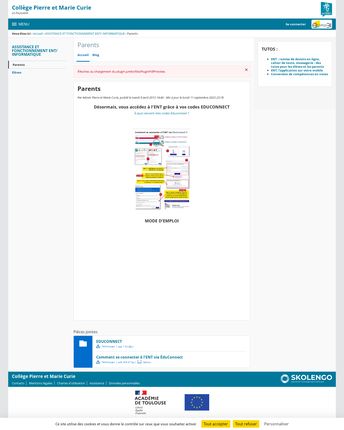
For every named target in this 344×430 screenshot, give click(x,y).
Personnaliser (276, 423)
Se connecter (296, 24)
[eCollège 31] (321, 24)
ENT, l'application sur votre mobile (297, 70)
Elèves (16, 72)
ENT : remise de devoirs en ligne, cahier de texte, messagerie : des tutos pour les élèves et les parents (297, 63)
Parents (19, 65)
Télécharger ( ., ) (117, 346)
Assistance (97, 383)
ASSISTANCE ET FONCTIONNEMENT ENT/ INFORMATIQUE (85, 33)
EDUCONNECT (109, 341)
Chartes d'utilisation (71, 383)
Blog (95, 55)
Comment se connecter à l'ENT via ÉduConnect (139, 357)
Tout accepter (216, 423)
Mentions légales (40, 383)
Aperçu (144, 362)
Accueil (38, 33)
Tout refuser (246, 423)
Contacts (18, 383)
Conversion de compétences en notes (299, 74)
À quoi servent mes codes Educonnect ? (161, 113)
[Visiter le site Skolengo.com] (306, 382)
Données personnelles (124, 383)
